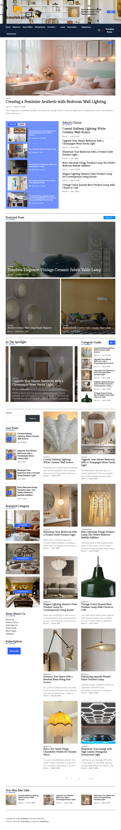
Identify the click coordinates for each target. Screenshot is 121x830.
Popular (12, 124)
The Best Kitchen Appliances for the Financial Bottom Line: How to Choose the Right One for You (42, 198)
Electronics (11, 34)
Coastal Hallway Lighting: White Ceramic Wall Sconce (84, 130)
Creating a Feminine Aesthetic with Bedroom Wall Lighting (56, 101)
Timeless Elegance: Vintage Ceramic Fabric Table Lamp (54, 270)
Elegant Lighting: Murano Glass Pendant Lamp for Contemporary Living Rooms (87, 175)
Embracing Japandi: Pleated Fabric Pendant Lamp (95, 678)
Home (8, 27)
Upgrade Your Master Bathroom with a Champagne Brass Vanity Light (83, 142)
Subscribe (14, 651)
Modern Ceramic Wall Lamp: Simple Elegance (30, 328)
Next (91, 778)
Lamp (62, 27)
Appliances (86, 27)
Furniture (51, 27)
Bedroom (16, 27)
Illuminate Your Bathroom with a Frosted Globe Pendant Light (104, 373)
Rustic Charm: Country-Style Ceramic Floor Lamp (87, 328)
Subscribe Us (11, 625)
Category (10, 633)
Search (9, 413)
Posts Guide (11, 628)
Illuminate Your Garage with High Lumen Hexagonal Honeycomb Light (96, 752)
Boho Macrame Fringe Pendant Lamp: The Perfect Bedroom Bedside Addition (88, 164)
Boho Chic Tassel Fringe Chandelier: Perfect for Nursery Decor (60, 752)
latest (21, 124)
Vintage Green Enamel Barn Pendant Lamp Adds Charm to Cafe (104, 395)
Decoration (71, 27)
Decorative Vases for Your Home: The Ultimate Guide (42, 182)
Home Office (27, 27)
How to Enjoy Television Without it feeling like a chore (43, 165)
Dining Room (40, 27)
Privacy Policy (12, 622)
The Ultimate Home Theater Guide (42, 149)
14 (79, 778)
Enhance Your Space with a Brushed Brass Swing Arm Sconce (58, 679)
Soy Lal (8, 107)
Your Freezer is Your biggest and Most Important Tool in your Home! (42, 133)
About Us (10, 619)
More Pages (11, 631)
